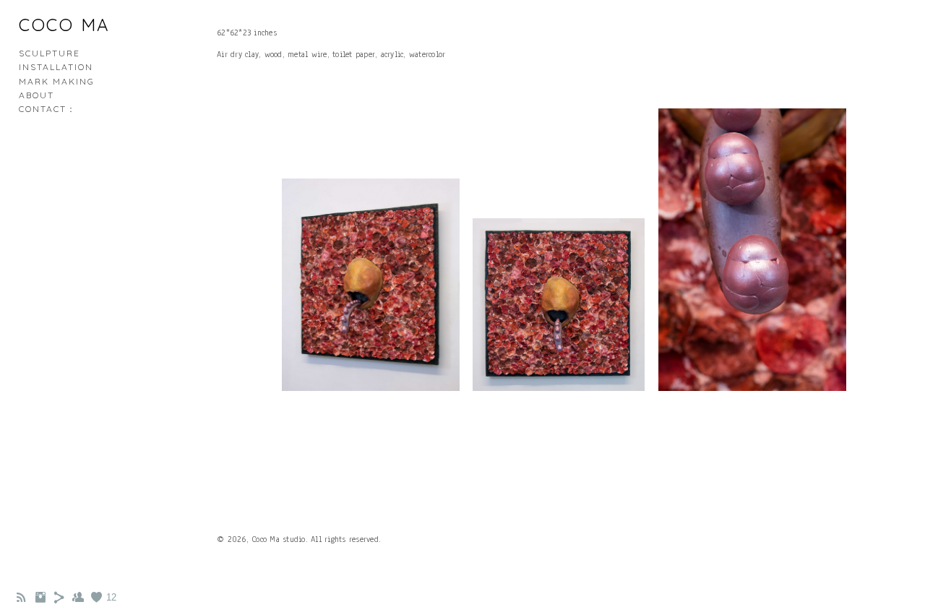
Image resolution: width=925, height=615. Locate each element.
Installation (56, 66)
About (36, 95)
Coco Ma (65, 24)
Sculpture (49, 53)
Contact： (48, 108)
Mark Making (57, 81)
